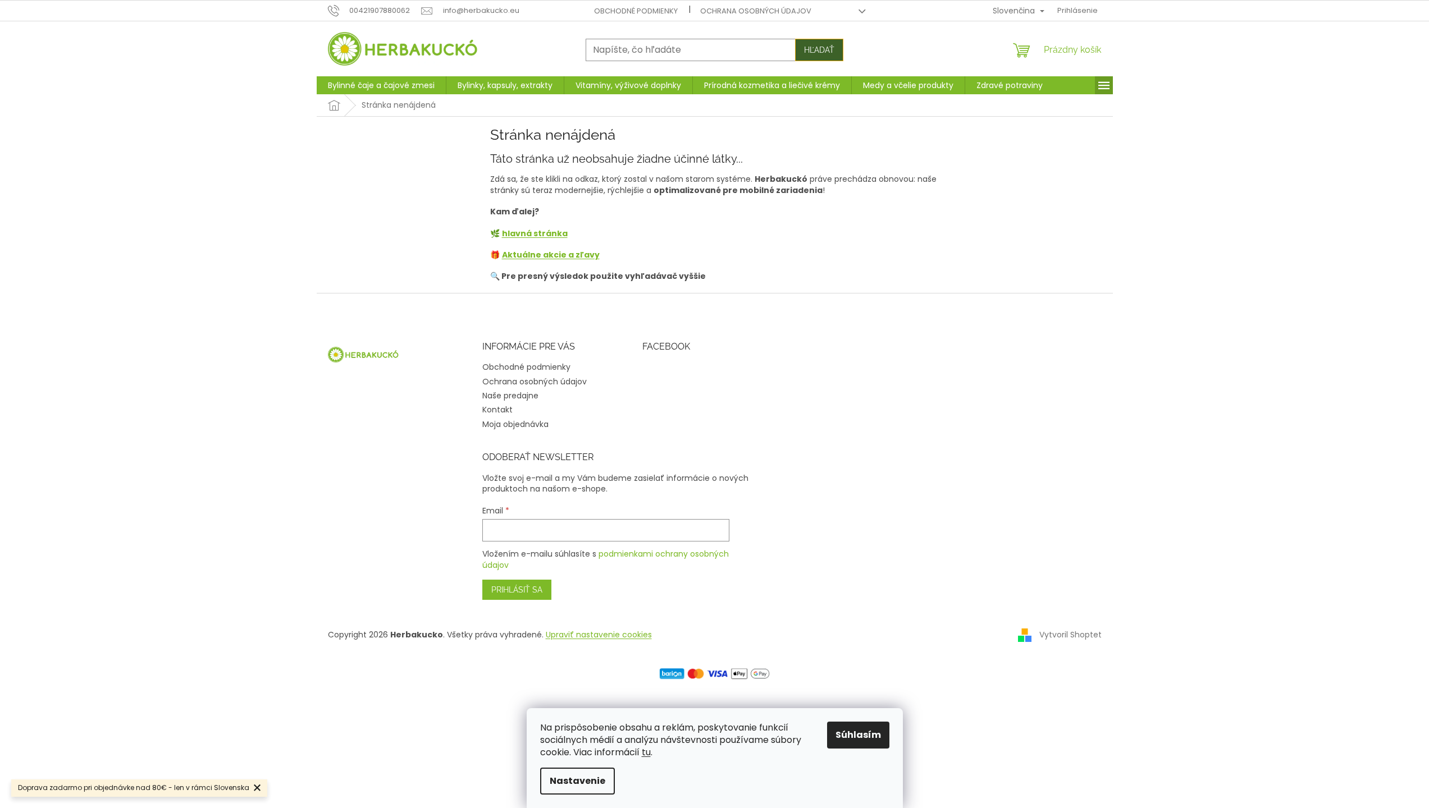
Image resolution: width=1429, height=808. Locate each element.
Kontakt (497, 409)
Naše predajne (510, 395)
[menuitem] (381, 85)
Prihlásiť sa (516, 589)
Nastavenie (577, 780)
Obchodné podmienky (636, 11)
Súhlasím (858, 734)
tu (646, 752)
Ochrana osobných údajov (755, 11)
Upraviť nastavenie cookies (599, 634)
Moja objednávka (515, 424)
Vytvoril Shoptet (1070, 634)
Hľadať (819, 49)
